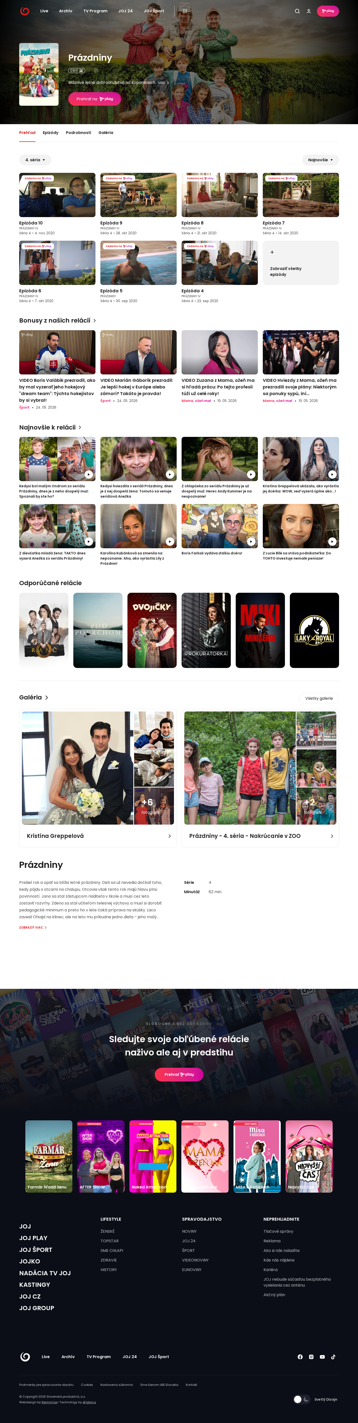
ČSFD (74, 70)
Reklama (272, 1241)
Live (44, 11)
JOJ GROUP (36, 1308)
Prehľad (27, 132)
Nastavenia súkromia (116, 1385)
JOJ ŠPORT (35, 1249)
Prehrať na (87, 99)
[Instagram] (311, 1356)
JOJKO (29, 1261)
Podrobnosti (78, 132)
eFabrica (89, 1402)
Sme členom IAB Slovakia (159, 1385)
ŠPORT (188, 1250)
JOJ (25, 1226)
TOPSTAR (110, 1241)
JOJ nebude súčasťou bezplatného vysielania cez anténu (297, 1282)
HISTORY (109, 1270)
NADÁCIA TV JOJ (45, 1273)
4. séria (32, 160)
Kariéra (271, 1270)
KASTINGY (34, 1284)
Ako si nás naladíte (282, 1250)
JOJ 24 (125, 11)
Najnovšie (318, 160)
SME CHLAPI (112, 1250)
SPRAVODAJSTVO (202, 1219)
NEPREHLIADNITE (281, 1219)
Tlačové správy (278, 1231)
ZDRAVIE (109, 1260)
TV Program (95, 11)
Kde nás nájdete (279, 1260)
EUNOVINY (192, 1270)
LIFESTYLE (111, 1219)
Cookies (87, 1385)
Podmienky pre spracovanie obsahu (46, 1385)
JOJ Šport (154, 11)
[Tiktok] (333, 1356)
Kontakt (191, 1385)
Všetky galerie (319, 698)
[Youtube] (322, 1356)
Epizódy (51, 132)
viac (161, 83)
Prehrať (172, 1074)
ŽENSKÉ (108, 1231)
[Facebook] (300, 1356)
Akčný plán (274, 1295)
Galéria (105, 132)
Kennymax (50, 1402)
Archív (65, 11)
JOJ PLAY (33, 1238)
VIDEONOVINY (195, 1260)
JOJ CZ (30, 1296)
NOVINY (189, 1231)
